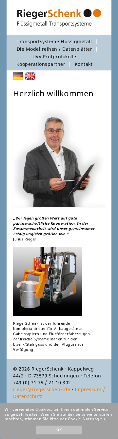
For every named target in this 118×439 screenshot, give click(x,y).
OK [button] (59, 429)
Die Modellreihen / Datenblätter (54, 49)
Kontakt (84, 64)
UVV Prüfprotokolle (54, 56)
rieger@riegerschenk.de (41, 389)
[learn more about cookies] (108, 419)
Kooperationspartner (41, 64)
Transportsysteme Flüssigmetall (54, 41)
